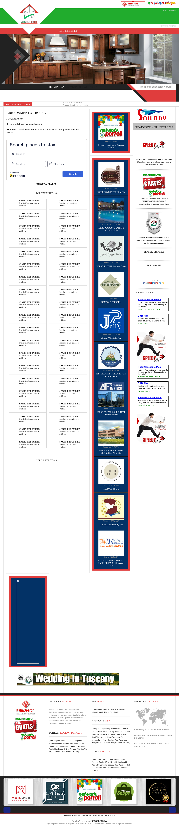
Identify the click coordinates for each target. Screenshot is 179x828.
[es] (173, 3)
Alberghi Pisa (106, 737)
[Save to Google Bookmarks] (147, 283)
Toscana (73, 749)
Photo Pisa (118, 732)
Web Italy (95, 765)
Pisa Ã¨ (99, 743)
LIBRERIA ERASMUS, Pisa (111, 525)
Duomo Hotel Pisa (122, 743)
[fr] (161, 3)
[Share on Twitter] (160, 283)
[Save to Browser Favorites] (163, 283)
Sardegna (59, 749)
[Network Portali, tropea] (111, 128)
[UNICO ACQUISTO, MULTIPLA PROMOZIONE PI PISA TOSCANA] (55, 791)
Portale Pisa (97, 732)
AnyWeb (67, 815)
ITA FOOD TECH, (111, 489)
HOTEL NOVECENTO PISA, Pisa (111, 192)
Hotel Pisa (95, 737)
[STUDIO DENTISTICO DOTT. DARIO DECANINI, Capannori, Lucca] (111, 543)
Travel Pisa (100, 734)
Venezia (113, 709)
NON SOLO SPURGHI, (111, 302)
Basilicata (61, 741)
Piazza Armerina (110, 712)
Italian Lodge (119, 759)
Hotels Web (96, 759)
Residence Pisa (118, 737)
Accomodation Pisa (99, 740)
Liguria (51, 746)
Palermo (120, 709)
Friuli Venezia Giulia (70, 743)
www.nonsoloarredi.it (81, 87)
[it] (150, 3)
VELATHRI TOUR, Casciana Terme (111, 266)
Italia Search (169, 10)
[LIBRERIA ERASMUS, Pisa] (111, 507)
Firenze (106, 709)
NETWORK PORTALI (99, 821)
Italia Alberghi (121, 762)
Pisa (94, 709)
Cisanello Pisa (108, 743)
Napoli (100, 712)
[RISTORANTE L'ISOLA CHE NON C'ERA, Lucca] (111, 356)
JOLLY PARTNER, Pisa (111, 338)
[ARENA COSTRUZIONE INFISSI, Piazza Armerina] (111, 395)
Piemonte (82, 746)
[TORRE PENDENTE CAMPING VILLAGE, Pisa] (111, 210)
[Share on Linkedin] (153, 283)
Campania (78, 741)
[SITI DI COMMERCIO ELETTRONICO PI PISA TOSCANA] (89, 791)
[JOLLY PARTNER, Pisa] (111, 320)
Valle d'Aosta (66, 752)
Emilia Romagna (55, 743)
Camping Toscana (107, 765)
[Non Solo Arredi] (29, 14)
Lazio (81, 743)
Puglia (51, 749)
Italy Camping (120, 765)
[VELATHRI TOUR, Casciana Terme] (111, 249)
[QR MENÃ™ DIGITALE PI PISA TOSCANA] (20, 791)
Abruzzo (53, 741)
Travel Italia (110, 762)
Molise (67, 746)
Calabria (69, 741)
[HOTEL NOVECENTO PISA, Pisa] (111, 174)
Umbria (57, 752)
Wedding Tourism (98, 762)
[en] (156, 3)
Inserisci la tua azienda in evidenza (29, 203)
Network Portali (168, 26)
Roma (99, 709)
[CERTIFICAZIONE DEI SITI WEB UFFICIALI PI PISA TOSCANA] (123, 791)
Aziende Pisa (108, 732)
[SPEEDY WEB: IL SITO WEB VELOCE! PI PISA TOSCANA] (158, 791)
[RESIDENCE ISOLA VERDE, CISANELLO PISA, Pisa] (111, 433)
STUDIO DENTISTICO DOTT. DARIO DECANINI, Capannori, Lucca (111, 563)
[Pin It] (157, 283)
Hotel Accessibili (113, 768)
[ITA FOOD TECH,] (111, 471)
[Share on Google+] (150, 283)
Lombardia (60, 746)
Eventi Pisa (125, 729)
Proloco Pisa (115, 729)
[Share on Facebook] (144, 283)
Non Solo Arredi (68, 31)
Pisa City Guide (103, 729)
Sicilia (66, 749)
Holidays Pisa (113, 740)
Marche (74, 746)
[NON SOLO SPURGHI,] (111, 284)
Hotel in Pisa (121, 734)
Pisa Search (110, 734)
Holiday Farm (108, 759)
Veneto (75, 752)
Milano (94, 712)
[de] (167, 3)
